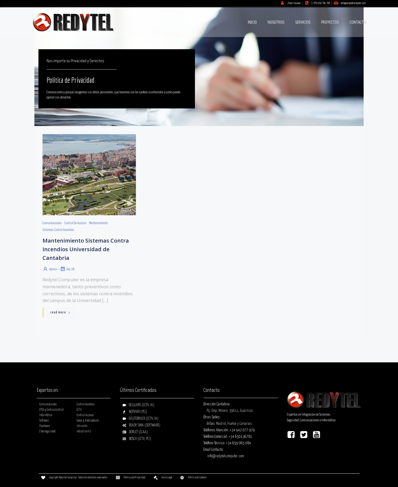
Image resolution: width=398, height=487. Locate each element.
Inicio (252, 22)
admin (53, 269)
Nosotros (275, 22)
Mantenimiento (98, 223)
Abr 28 (70, 269)
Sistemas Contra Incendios (58, 230)
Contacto (358, 22)
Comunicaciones (52, 223)
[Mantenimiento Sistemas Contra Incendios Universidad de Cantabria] (89, 175)
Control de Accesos (75, 223)
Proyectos (330, 22)
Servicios (302, 22)
